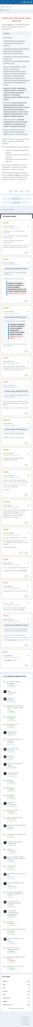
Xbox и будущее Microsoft (14, 817)
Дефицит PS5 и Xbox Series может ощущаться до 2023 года (15, 707)
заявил (10, 25)
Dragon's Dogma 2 (12, 810)
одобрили (9, 660)
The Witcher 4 (11, 787)
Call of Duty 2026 (12, 731)
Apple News (10, 802)
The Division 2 (11, 795)
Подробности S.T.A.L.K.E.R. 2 (15, 966)
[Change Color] (27, 2)
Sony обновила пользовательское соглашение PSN (12, 912)
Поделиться (17, 198)
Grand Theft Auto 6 (12, 724)
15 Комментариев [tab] (9, 216)
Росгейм (23, 570)
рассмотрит (11, 640)
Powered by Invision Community (25, 1022)
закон (17, 175)
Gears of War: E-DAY (13, 748)
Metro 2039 (10, 756)
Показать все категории (16, 1008)
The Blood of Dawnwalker (14, 842)
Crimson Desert (11, 866)
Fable (8, 691)
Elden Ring (10, 780)
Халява (9, 849)
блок (16, 512)
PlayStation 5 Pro (12, 717)
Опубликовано (11, 228)
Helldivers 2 (10, 921)
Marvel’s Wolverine (12, 772)
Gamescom (10, 698)
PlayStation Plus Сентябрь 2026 (16, 834)
